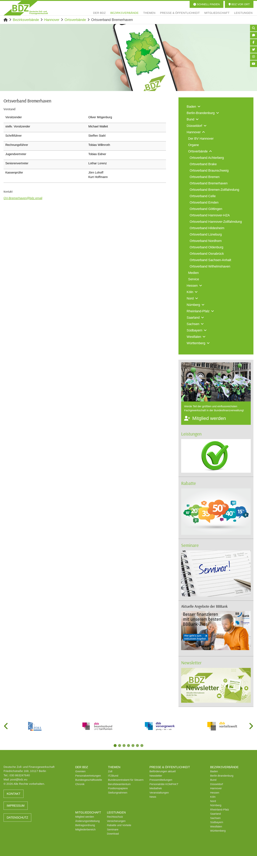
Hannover (51, 20)
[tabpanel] (35, 726)
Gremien (80, 771)
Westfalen (216, 826)
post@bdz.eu (18, 779)
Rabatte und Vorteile (119, 825)
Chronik (79, 784)
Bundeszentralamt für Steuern (126, 779)
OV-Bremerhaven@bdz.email (23, 198)
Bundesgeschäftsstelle (88, 779)
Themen (114, 767)
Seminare (190, 545)
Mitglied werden (84, 816)
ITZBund (113, 775)
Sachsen (215, 818)
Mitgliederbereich (85, 829)
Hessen (214, 792)
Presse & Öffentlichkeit (169, 767)
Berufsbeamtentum (119, 784)
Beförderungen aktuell (162, 771)
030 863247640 (20, 775)
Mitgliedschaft (88, 812)
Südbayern (216, 822)
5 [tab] (132, 745)
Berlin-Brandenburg (221, 775)
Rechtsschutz (115, 816)
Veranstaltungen (159, 792)
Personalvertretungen (88, 775)
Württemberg (218, 830)
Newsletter (191, 663)
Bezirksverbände (26, 20)
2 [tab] (119, 745)
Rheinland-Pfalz (219, 809)
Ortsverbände (75, 20)
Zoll (110, 771)
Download (113, 833)
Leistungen (191, 434)
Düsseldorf (216, 784)
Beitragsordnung (85, 825)
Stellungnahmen (117, 792)
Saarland (215, 813)
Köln (213, 796)
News (152, 796)
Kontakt (13, 793)
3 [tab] (124, 745)
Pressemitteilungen (160, 779)
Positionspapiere (118, 788)
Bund (213, 779)
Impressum (16, 805)
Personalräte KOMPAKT (163, 784)
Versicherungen (116, 821)
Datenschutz (17, 817)
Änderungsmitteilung (87, 821)
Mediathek (155, 788)
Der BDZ (81, 767)
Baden (214, 771)
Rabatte (188, 483)
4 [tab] (128, 745)
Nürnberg (215, 805)
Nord (213, 801)
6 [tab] (137, 745)
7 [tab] (141, 745)
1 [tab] (115, 745)
